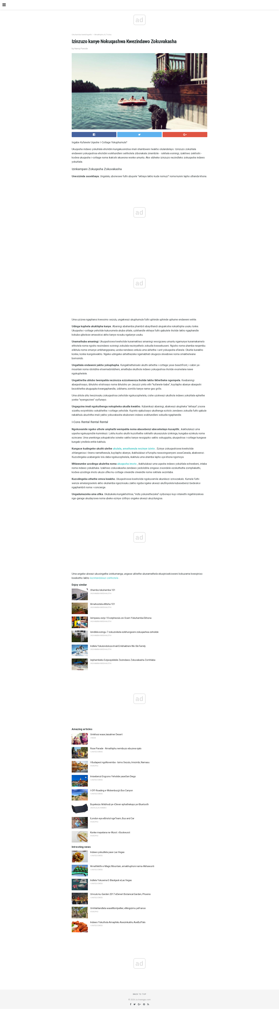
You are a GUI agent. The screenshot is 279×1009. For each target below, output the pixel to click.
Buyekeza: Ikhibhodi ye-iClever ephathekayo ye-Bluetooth (119, 804)
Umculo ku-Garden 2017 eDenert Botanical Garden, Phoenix (120, 894)
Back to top (139, 994)
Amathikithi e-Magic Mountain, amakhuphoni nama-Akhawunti (122, 866)
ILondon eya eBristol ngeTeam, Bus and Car (112, 818)
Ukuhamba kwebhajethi (82, 35)
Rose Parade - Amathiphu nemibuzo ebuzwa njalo (115, 748)
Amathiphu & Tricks (102, 35)
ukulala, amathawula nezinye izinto (134, 448)
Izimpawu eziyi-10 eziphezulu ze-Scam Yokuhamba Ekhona (120, 618)
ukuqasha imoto (127, 463)
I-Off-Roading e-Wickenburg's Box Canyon (111, 790)
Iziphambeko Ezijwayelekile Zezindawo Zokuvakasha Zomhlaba (122, 660)
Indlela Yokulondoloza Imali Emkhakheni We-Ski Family (118, 646)
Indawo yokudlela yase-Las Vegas (107, 852)
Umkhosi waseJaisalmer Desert (106, 734)
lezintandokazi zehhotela (104, 578)
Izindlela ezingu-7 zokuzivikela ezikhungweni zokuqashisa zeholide (124, 632)
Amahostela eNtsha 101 (102, 604)
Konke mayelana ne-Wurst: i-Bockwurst (110, 832)
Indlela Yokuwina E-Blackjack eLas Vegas (111, 880)
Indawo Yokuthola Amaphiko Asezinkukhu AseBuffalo (117, 922)
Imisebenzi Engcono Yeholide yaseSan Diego (113, 776)
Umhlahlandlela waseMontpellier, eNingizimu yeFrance (118, 908)
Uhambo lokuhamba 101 (102, 590)
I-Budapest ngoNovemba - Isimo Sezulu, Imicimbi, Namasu (120, 762)
